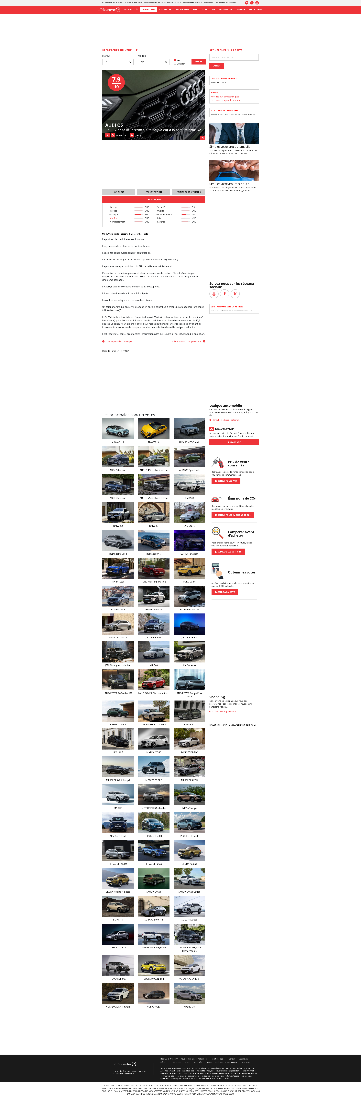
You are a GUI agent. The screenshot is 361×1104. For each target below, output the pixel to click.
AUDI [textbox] (108, 61)
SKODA (148, 1094)
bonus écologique (206, 1076)
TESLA (186, 1094)
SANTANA (131, 1094)
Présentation (154, 192)
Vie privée (198, 1062)
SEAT (138, 1094)
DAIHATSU (106, 1088)
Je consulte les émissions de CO (232, 515)
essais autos (173, 2)
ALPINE (132, 1086)
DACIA (245, 1086)
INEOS (175, 1088)
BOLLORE (175, 1086)
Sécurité (161, 207)
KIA (211, 1088)
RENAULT (233, 1091)
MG (164, 1091)
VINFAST (200, 1094)
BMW (164, 1086)
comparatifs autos (191, 2)
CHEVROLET (206, 1086)
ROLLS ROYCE (243, 1091)
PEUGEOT (203, 1091)
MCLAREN (149, 1091)
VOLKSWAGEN (209, 1094)
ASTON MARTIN (142, 1086)
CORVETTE (232, 1086)
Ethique (188, 1062)
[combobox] (118, 62)
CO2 (213, 9)
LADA (215, 1088)
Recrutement (232, 1062)
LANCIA (234, 1088)
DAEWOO (253, 1086)
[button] (107, 135)
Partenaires (245, 1062)
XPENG (225, 1094)
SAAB (258, 1091)
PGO (210, 1091)
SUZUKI (180, 1094)
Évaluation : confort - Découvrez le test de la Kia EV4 (233, 724)
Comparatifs (182, 9)
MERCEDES (158, 1091)
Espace (113, 210)
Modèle (142, 55)
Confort (114, 218)
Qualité (160, 210)
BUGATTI (183, 1086)
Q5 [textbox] (142, 61)
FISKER (135, 1088)
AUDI (151, 1086)
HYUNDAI (168, 1088)
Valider (198, 61)
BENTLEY (157, 1086)
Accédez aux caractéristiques (225, 96)
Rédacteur (219, 1062)
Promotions (225, 9)
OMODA (190, 1091)
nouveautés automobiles (218, 1068)
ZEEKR (231, 1094)
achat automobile (201, 1078)
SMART (155, 1094)
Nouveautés (131, 9)
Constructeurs (175, 1062)
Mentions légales (218, 1059)
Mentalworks (130, 1074)
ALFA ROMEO (123, 1086)
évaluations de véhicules (179, 1071)
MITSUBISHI (175, 1091)
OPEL (197, 1091)
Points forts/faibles (189, 192)
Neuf (179, 60)
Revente (161, 221)
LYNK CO (116, 1091)
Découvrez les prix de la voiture (226, 100)
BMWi (169, 1086)
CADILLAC (196, 1086)
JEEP (207, 1088)
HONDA (152, 1088)
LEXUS (103, 1091)
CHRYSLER (215, 1086)
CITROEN (223, 1086)
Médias (163, 1062)
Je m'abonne (234, 442)
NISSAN (183, 1091)
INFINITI (182, 1088)
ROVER (252, 1091)
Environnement (164, 214)
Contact (232, 1059)
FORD (140, 1088)
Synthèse (119, 192)
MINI (168, 1091)
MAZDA (141, 1091)
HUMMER (160, 1088)
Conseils (240, 9)
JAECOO (194, 1088)
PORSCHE (225, 1091)
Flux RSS (163, 1059)
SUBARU (173, 1094)
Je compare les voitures (228, 551)
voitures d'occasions (234, 1076)
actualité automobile (132, 2)
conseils (173, 1078)
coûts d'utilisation (187, 1076)
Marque (106, 55)
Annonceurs (243, 1059)
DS (119, 1088)
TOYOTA (192, 1094)
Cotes (204, 9)
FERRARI (124, 1088)
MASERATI (124, 1091)
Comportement (117, 221)
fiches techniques (154, 2)
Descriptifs (165, 9)
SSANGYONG (163, 1094)
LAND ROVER (242, 1088)
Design (113, 207)
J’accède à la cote (225, 592)
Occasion (181, 63)
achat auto (199, 1073)
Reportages (255, 9)
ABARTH (107, 1086)
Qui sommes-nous (177, 1059)
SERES (142, 1094)
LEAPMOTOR (253, 1088)
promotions (209, 2)
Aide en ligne (203, 1059)
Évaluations (148, 9)
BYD (190, 1086)
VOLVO (219, 1094)
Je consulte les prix (226, 481)
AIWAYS (114, 1086)
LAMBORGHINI (224, 1088)
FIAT (130, 1088)
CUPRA (240, 1086)
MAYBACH (133, 1091)
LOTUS (109, 1091)
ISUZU (188, 1088)
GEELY (146, 1088)
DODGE (115, 1088)
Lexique (191, 1059)
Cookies (208, 1062)
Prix (195, 9)
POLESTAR (217, 1091)
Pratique (114, 214)
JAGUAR (202, 1088)
